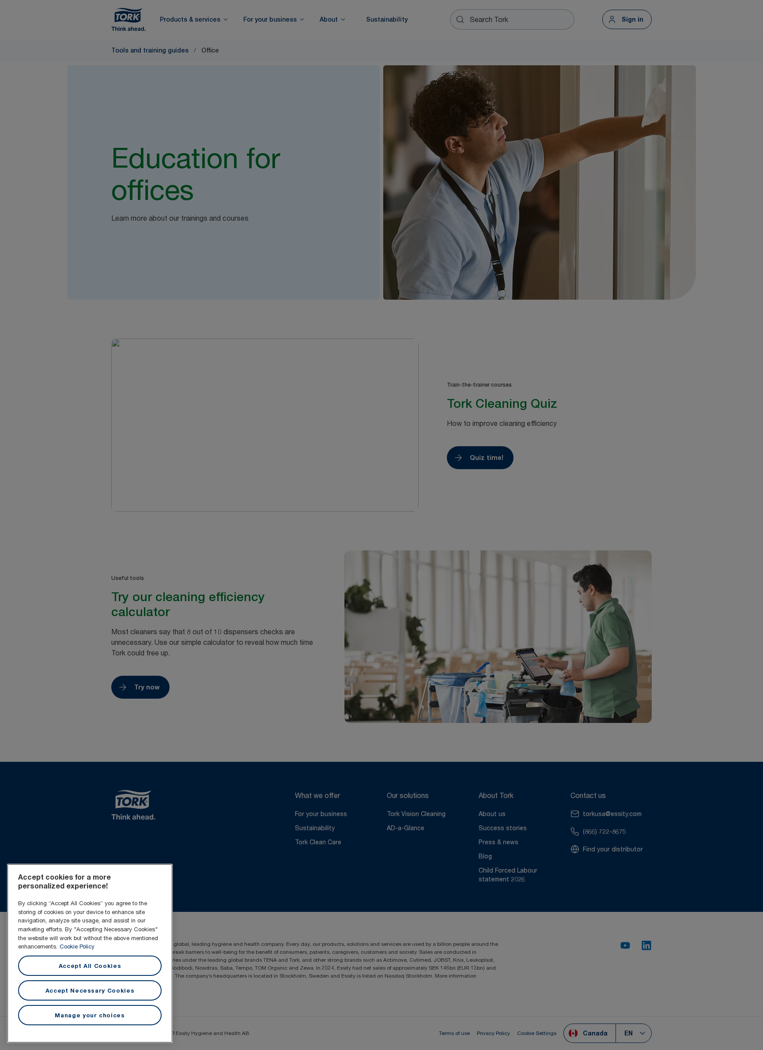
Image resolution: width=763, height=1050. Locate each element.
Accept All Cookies (90, 965)
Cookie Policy (77, 946)
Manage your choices (90, 1015)
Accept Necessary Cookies (90, 990)
